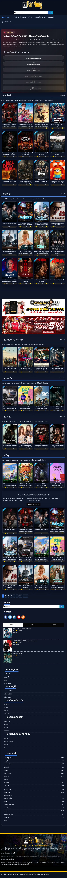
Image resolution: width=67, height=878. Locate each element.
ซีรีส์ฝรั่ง (6, 724)
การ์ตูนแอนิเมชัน (8, 764)
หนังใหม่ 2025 (8, 694)
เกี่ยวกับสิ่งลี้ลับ (8, 798)
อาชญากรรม (7, 773)
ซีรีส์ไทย (6, 731)
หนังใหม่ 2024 (8, 697)
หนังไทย (31, 17)
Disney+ (6, 744)
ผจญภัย (6, 761)
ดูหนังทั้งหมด (6, 22)
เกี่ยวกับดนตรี (8, 795)
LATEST (54, 625)
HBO (5, 747)
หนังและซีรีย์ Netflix (13, 340)
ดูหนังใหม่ (7, 674)
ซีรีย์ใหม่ (7, 194)
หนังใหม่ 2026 (8, 691)
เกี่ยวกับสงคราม (8, 814)
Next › (25, 596)
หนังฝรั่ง (38, 17)
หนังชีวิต (6, 776)
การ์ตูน (44, 17)
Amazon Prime (9, 741)
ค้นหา (50, 12)
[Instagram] (14, 617)
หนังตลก (6, 770)
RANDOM (12, 625)
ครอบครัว (6, 783)
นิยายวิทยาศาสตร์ (9, 804)
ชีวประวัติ (6, 767)
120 (20, 596)
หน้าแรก (7, 17)
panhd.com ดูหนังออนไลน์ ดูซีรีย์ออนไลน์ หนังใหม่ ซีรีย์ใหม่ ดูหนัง (31, 874)
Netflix (24, 17)
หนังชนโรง (51, 17)
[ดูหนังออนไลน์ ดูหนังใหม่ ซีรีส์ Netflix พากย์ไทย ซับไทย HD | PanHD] (32, 4)
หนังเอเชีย (7, 714)
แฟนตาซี (6, 786)
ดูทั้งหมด (62, 95)
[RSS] (23, 617)
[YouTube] (19, 617)
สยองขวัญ (7, 792)
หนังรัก (6, 801)
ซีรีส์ (19, 17)
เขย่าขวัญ (6, 811)
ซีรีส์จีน (6, 727)
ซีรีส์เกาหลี (7, 721)
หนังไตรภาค (7, 683)
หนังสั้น (6, 820)
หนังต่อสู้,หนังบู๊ (8, 758)
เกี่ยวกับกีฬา (7, 808)
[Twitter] (10, 617)
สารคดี (6, 779)
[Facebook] (5, 617)
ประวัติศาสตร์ (7, 789)
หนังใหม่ (14, 17)
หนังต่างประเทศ (8, 817)
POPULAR (33, 625)
